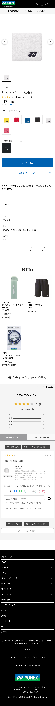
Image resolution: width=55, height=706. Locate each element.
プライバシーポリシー (33, 689)
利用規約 (17, 689)
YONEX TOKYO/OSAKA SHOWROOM (27, 666)
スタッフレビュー (41, 437)
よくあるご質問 (39, 687)
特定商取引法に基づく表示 (28, 692)
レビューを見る (28, 97)
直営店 (27, 649)
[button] (50, 42)
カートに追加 (27, 163)
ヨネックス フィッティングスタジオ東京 (27, 657)
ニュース (11, 687)
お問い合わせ (24, 687)
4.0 (38, 404)
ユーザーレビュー (13, 437)
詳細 (10, 104)
